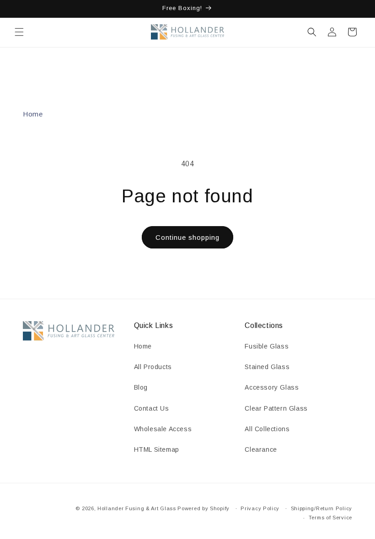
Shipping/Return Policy (321, 508)
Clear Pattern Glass (276, 408)
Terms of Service (330, 517)
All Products (153, 366)
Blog (141, 387)
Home (33, 114)
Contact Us (151, 408)
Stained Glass (267, 366)
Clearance (261, 449)
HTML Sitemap (156, 449)
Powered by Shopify (203, 508)
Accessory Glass (272, 387)
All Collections (267, 429)
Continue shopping (187, 237)
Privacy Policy (260, 508)
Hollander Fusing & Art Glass (136, 508)
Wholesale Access (163, 429)
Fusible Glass (267, 346)
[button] (19, 32)
